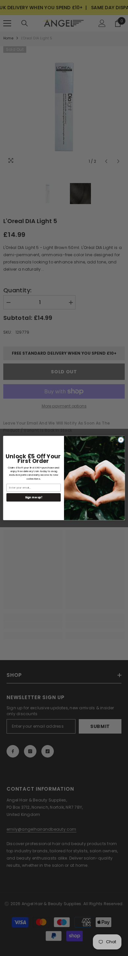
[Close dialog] (121, 440)
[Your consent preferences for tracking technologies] (122, 717)
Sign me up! (33, 497)
